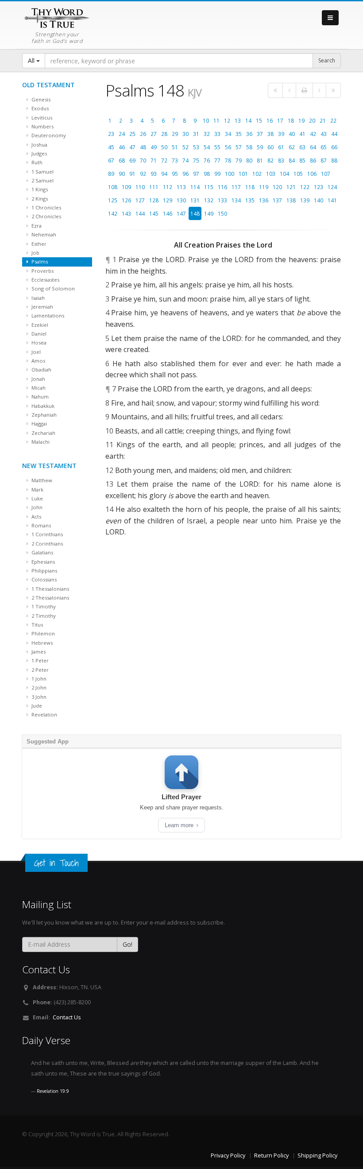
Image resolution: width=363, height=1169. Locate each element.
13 (238, 120)
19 (301, 120)
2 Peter (39, 669)
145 (153, 213)
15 (259, 120)
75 (196, 160)
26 (143, 133)
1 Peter (39, 660)
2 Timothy (43, 615)
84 (292, 160)
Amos (37, 360)
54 (207, 147)
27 (154, 133)
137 (277, 200)
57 (239, 147)
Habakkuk (42, 406)
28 (164, 133)
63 (302, 147)
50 (164, 147)
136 (263, 200)
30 (185, 133)
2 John (38, 687)
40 (292, 133)
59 (260, 147)
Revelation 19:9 (53, 1091)
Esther (38, 243)
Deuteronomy (48, 135)
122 (304, 186)
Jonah (37, 378)
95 (175, 173)
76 (207, 160)
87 (324, 160)
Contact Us (67, 1017)
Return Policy (271, 1155)
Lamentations (47, 315)
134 (236, 200)
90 (122, 173)
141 (332, 200)
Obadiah (40, 369)
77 (217, 160)
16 (269, 120)
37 (260, 133)
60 (270, 147)
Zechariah (42, 433)
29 (175, 133)
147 (181, 213)
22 (333, 120)
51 (175, 147)
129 (167, 200)
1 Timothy (43, 606)
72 (164, 160)
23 (111, 133)
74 (185, 160)
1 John (38, 678)
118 (250, 186)
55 (217, 147)
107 (325, 173)
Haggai (38, 423)
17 (280, 120)
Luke (36, 498)
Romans (40, 525)
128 (153, 200)
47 (132, 147)
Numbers (42, 126)
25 (132, 133)
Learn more (180, 825)
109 (126, 186)
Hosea (38, 342)
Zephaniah (43, 414)
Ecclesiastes (44, 279)
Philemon (42, 633)
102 (257, 173)
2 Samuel (42, 180)
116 (222, 186)
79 (239, 160)
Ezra (36, 225)
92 (143, 173)
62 (292, 147)
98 (207, 173)
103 (270, 173)
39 (281, 133)
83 (281, 160)
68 (122, 160)
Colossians (43, 579)
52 (185, 147)
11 (216, 120)
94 (164, 173)
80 (249, 160)
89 (111, 173)
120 (277, 186)
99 (217, 173)
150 (222, 213)
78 (228, 160)
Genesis (40, 99)
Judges (38, 153)
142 (112, 213)
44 (334, 133)
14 (248, 120)
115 (208, 186)
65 (324, 147)
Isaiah (37, 297)
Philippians (43, 570)
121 (291, 186)
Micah (38, 387)
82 (270, 160)
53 (196, 147)
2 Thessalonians (49, 597)
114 (195, 186)
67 (111, 160)
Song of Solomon (52, 288)
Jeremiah (41, 306)
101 (243, 173)
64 (313, 147)
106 (312, 173)
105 (298, 173)
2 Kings (39, 198)
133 (222, 200)
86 (313, 160)
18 (291, 120)
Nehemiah (43, 234)
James (38, 651)
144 (140, 213)
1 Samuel (42, 171)
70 (143, 160)
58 (249, 147)
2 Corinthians (46, 543)
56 (228, 147)
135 (250, 200)
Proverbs (42, 270)
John (36, 507)
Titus (36, 624)
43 (324, 133)
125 (112, 200)
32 (207, 133)
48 (143, 147)
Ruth (36, 162)
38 (270, 133)
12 (227, 120)
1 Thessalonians (49, 588)
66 (334, 147)
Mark (36, 489)
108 (112, 186)
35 (239, 133)
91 (132, 173)
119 (263, 186)
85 (302, 160)
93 (154, 173)
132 (208, 200)
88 (334, 160)
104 (284, 173)
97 (196, 173)
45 (111, 147)
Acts (35, 516)
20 (312, 120)
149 (208, 213)
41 (302, 133)
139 (304, 200)
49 (154, 147)
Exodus (39, 108)
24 (122, 133)
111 (153, 186)
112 (167, 186)
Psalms (39, 261)
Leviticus (41, 117)
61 (281, 147)
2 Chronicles (45, 216)
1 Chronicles (45, 207)
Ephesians (42, 561)
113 (181, 186)
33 (217, 133)
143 (126, 213)
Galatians (41, 552)
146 (167, 213)
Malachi (40, 441)
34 (228, 133)
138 (291, 200)
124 (332, 186)
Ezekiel (39, 324)
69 (132, 160)
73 (175, 160)
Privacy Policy (228, 1155)
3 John (38, 696)
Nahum (39, 396)
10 (206, 120)
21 (323, 120)
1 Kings (39, 189)
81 (260, 160)
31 (196, 133)
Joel (35, 351)
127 (140, 200)
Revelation (43, 714)
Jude (36, 705)
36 (249, 133)
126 (126, 200)
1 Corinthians (46, 534)
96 (185, 173)
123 (318, 186)
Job (34, 252)
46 (122, 147)
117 (236, 186)
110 (140, 186)
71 (154, 160)
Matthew (41, 480)
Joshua (38, 144)
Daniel (38, 333)
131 (195, 200)
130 (181, 200)
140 (318, 200)
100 (229, 173)
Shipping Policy (317, 1155)
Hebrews (41, 642)
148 (195, 213)
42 (313, 133)
